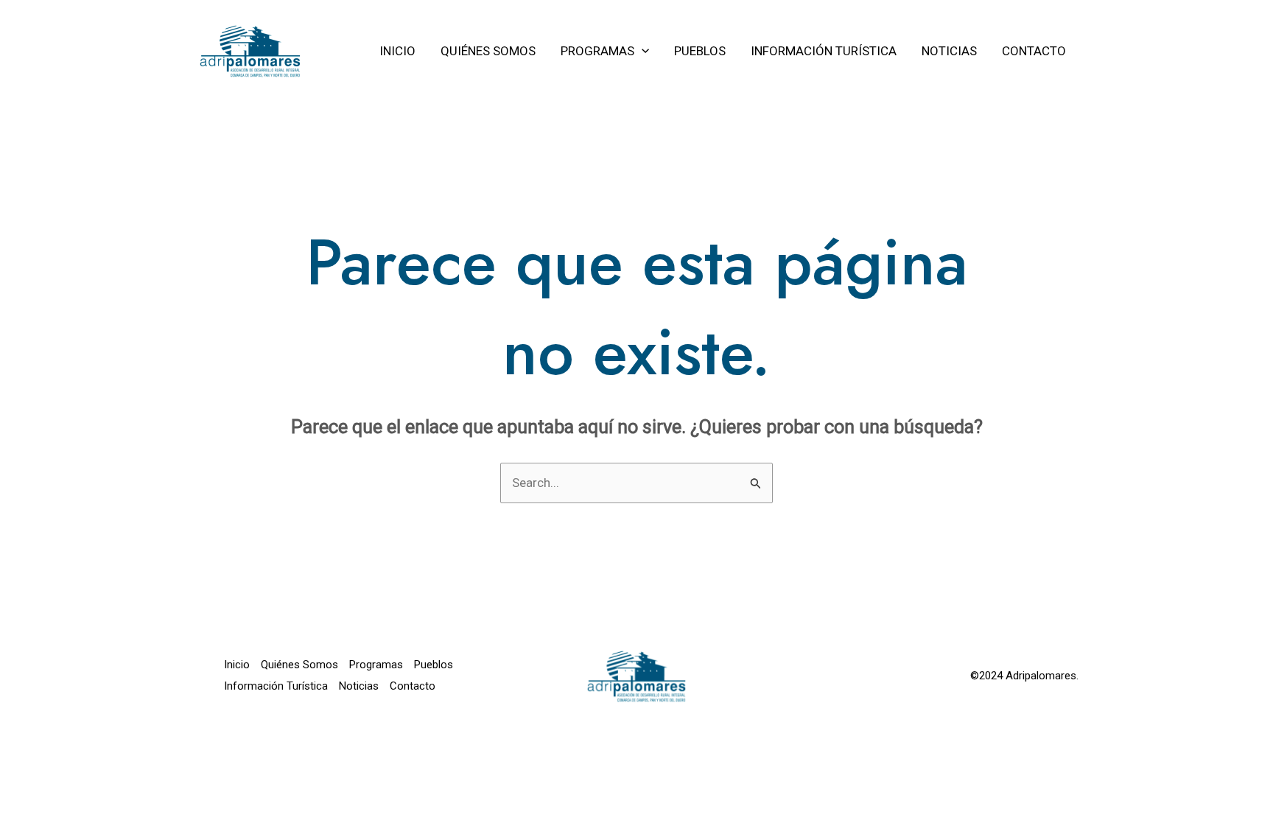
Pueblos (433, 664)
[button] (641, 50)
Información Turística (276, 686)
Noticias (359, 686)
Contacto (412, 686)
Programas (376, 664)
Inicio (237, 664)
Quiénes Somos (299, 664)
